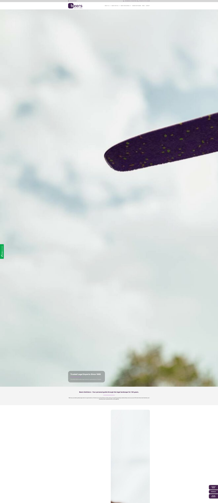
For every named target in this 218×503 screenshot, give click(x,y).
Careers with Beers (136, 5)
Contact (148, 5)
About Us (107, 5)
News (143, 5)
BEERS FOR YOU (115, 5)
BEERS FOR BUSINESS (125, 5)
